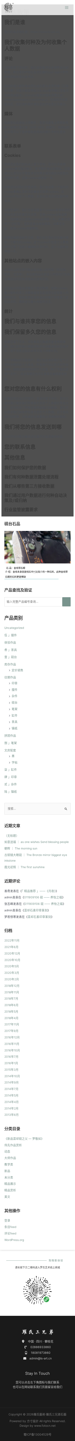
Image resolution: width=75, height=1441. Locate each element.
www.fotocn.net (45, 1425)
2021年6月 (11, 947)
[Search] (66, 601)
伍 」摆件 (10, 635)
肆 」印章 (10, 777)
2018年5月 (11, 1011)
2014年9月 (11, 1082)
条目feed (10, 1227)
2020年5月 (11, 966)
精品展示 (10, 1183)
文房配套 (10, 750)
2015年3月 (11, 1069)
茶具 (15, 721)
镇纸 (15, 728)
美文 (7, 1196)
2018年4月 (11, 1018)
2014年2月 (11, 1108)
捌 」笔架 (10, 743)
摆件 (15, 689)
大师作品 (10, 1158)
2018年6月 (11, 1005)
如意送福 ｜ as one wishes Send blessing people (36, 842)
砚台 (15, 702)
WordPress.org (14, 1240)
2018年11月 (11, 992)
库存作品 (10, 664)
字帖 (15, 762)
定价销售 (17, 670)
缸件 (15, 715)
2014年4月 (11, 1102)
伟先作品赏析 (13, 1145)
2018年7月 (11, 998)
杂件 (15, 696)
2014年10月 (12, 1076)
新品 (7, 1171)
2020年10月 (12, 960)
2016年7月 (11, 1056)
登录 (7, 1220)
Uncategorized (14, 627)
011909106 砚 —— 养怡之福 (43, 897)
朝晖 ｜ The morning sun (20, 848)
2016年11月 (11, 1044)
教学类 (8, 1164)
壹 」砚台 (10, 657)
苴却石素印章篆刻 (36, 910)
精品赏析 (10, 1190)
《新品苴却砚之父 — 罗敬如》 (24, 1138)
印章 (15, 683)
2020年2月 (11, 979)
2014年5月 (11, 1095)
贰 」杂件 (10, 784)
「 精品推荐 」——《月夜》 (39, 891)
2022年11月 (12, 940)
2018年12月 (12, 985)
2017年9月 (11, 1031)
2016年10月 (12, 1050)
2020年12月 (12, 953)
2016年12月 (12, 1037)
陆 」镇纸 (10, 791)
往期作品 (10, 677)
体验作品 (10, 642)
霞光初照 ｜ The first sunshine (24, 867)
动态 (7, 1151)
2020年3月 (11, 972)
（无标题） (11, 835)
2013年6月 (11, 1114)
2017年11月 (11, 1024)
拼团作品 (10, 735)
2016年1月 (11, 1063)
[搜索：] (37, 808)
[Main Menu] (67, 8)
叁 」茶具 (10, 650)
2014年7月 (11, 1089)
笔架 (15, 709)
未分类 (8, 1177)
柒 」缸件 (10, 769)
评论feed (10, 1233)
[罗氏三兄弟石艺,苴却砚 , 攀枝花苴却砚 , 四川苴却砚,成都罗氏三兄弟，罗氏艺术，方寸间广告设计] (9, 7)
